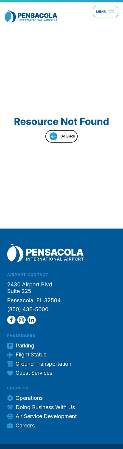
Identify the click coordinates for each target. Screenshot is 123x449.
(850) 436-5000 (27, 309)
